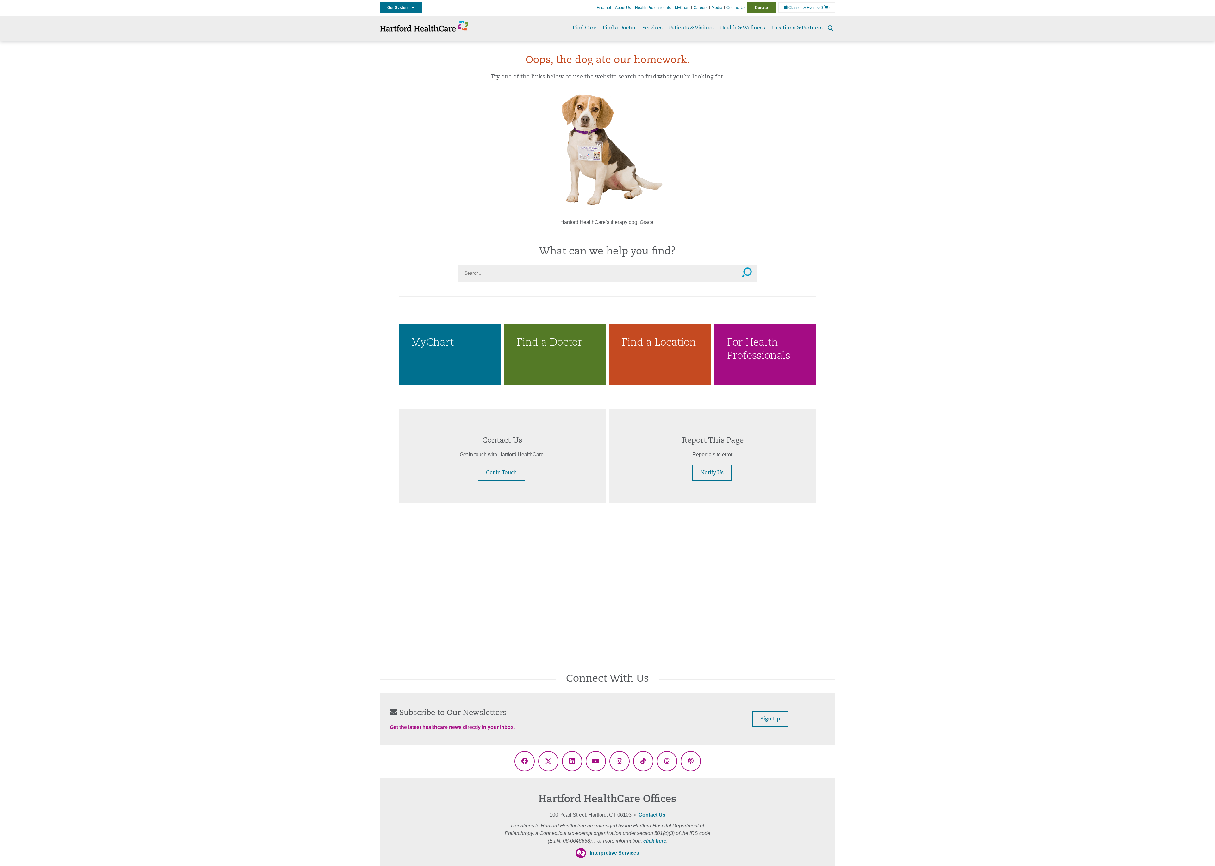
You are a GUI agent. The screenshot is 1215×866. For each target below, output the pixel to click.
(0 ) (824, 7)
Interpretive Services (614, 853)
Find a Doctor (619, 28)
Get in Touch (501, 473)
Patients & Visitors (691, 28)
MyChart (682, 7)
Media (717, 7)
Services (652, 28)
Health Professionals (653, 7)
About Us (623, 7)
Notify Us (712, 473)
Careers (700, 7)
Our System (399, 7)
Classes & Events (803, 7)
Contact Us (735, 7)
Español (604, 7)
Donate (761, 7)
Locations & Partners (797, 28)
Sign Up (770, 719)
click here (654, 841)
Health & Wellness (742, 28)
